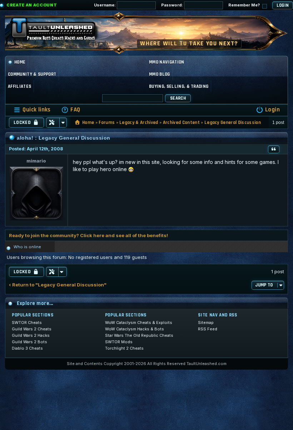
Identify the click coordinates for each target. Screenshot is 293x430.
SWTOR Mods (119, 341)
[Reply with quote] (273, 149)
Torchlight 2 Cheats (124, 348)
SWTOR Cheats (27, 322)
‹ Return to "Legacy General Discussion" (57, 285)
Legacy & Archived (138, 122)
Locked (22, 122)
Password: (172, 5)
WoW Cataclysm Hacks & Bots (134, 328)
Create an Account (31, 5)
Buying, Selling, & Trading (178, 86)
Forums (107, 122)
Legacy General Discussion (232, 122)
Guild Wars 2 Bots (29, 341)
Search (178, 98)
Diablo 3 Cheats (27, 348)
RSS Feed (207, 328)
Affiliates (19, 86)
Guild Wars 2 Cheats (31, 328)
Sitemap (206, 322)
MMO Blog (159, 74)
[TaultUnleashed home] (58, 31)
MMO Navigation (166, 62)
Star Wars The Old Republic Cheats (139, 335)
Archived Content (181, 122)
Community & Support (32, 74)
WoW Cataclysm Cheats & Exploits (138, 322)
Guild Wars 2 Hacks (31, 335)
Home (19, 62)
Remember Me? (244, 5)
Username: (105, 5)
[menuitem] (71, 110)
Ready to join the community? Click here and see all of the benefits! (88, 235)
